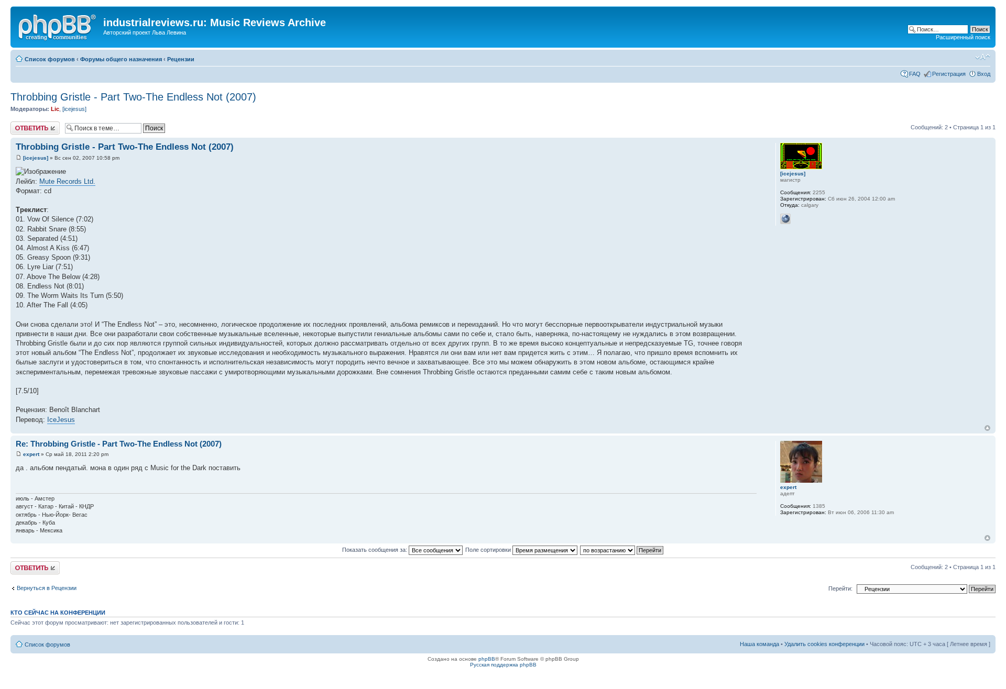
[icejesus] (74, 109)
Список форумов (50, 59)
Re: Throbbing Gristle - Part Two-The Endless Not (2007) (119, 443)
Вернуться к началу (987, 428)
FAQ (915, 74)
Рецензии (180, 59)
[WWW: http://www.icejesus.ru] (785, 219)
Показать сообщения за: (375, 550)
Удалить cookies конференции (824, 644)
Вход (983, 74)
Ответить (23, 124)
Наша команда (759, 644)
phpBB (486, 659)
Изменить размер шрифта (982, 57)
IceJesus (61, 420)
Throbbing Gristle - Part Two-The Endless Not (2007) (133, 97)
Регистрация (949, 74)
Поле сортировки (488, 550)
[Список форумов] (58, 25)
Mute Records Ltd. (67, 181)
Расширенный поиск (963, 37)
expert (31, 454)
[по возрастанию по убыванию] (622, 550)
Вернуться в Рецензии (46, 588)
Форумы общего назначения (121, 59)
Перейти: (840, 588)
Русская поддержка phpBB (503, 665)
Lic (55, 109)
